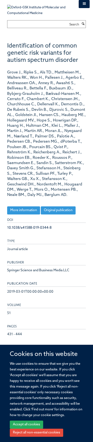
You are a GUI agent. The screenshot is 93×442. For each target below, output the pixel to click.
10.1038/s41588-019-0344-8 (29, 227)
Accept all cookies (26, 424)
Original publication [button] (58, 210)
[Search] (83, 24)
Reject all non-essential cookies (36, 432)
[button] (84, 4)
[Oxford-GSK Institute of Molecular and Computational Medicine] (39, 8)
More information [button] (23, 210)
